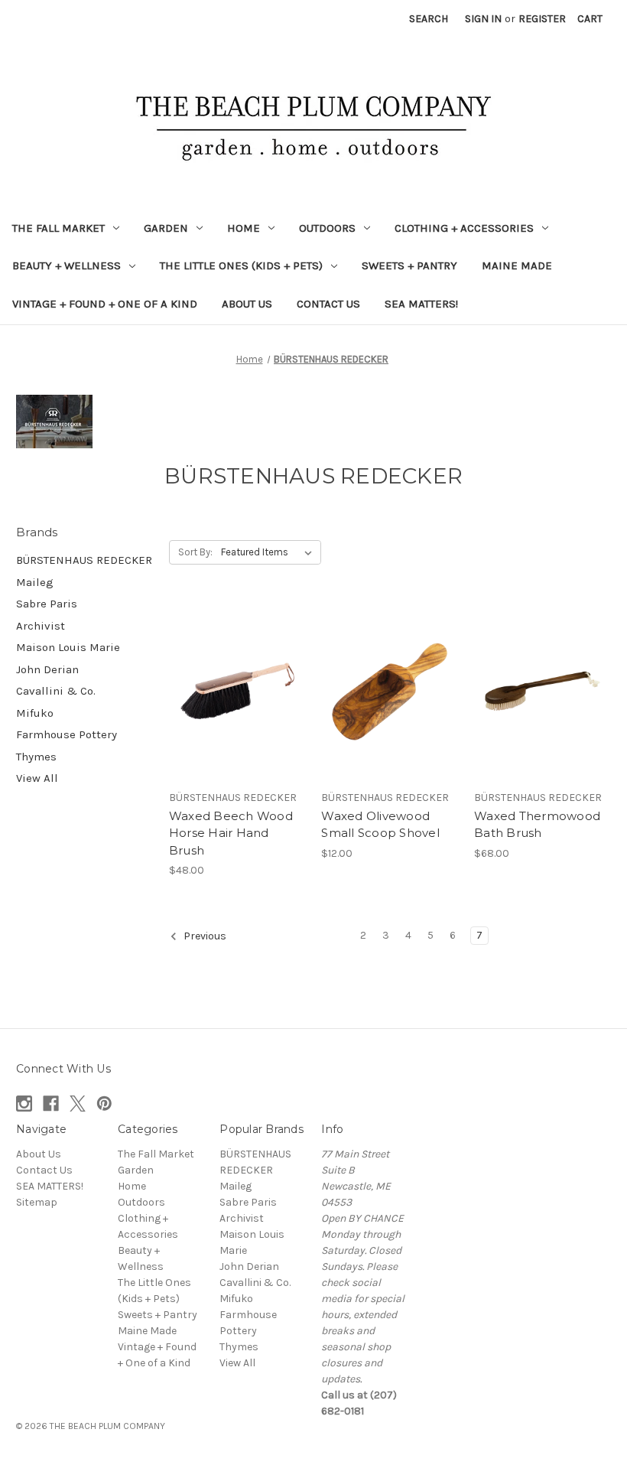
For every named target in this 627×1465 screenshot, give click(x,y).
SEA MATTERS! (421, 304)
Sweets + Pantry (409, 265)
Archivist (40, 626)
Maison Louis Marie (68, 647)
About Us (247, 304)
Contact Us (328, 304)
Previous (203, 935)
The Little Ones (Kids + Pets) (241, 265)
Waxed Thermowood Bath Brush (537, 825)
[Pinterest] (104, 1103)
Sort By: (195, 552)
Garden (166, 228)
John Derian (47, 669)
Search (428, 18)
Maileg (35, 582)
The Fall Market (58, 228)
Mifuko (35, 713)
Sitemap (36, 1202)
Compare (232, 691)
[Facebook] (51, 1103)
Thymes (36, 756)
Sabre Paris (46, 603)
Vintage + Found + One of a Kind (104, 304)
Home (243, 228)
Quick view (234, 664)
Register (542, 18)
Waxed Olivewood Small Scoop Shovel (380, 825)
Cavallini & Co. (56, 691)
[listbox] (269, 552)
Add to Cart (237, 718)
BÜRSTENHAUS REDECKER (84, 560)
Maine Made (517, 265)
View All (37, 778)
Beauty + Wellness (66, 265)
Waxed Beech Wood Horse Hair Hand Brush (231, 833)
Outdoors (327, 228)
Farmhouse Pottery (66, 734)
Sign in (483, 18)
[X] (78, 1103)
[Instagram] (24, 1103)
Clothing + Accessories (464, 228)
